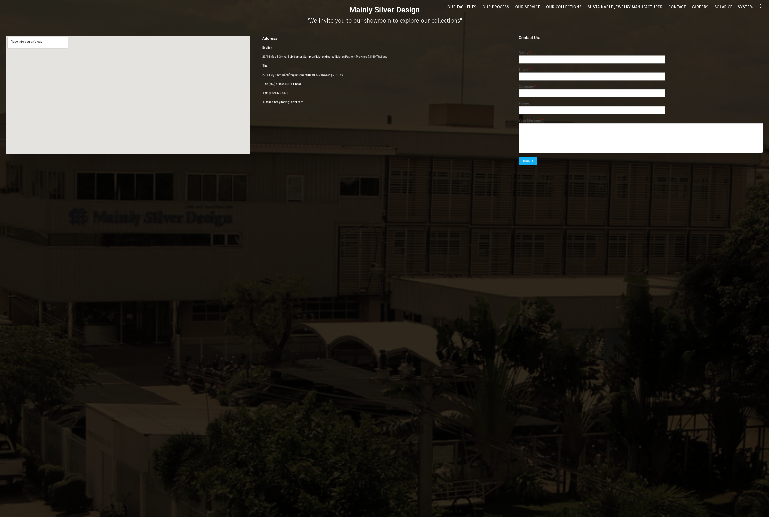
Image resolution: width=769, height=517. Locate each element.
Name (525, 52)
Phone (524, 103)
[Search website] (761, 7)
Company (527, 86)
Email (524, 69)
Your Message (531, 120)
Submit (528, 161)
